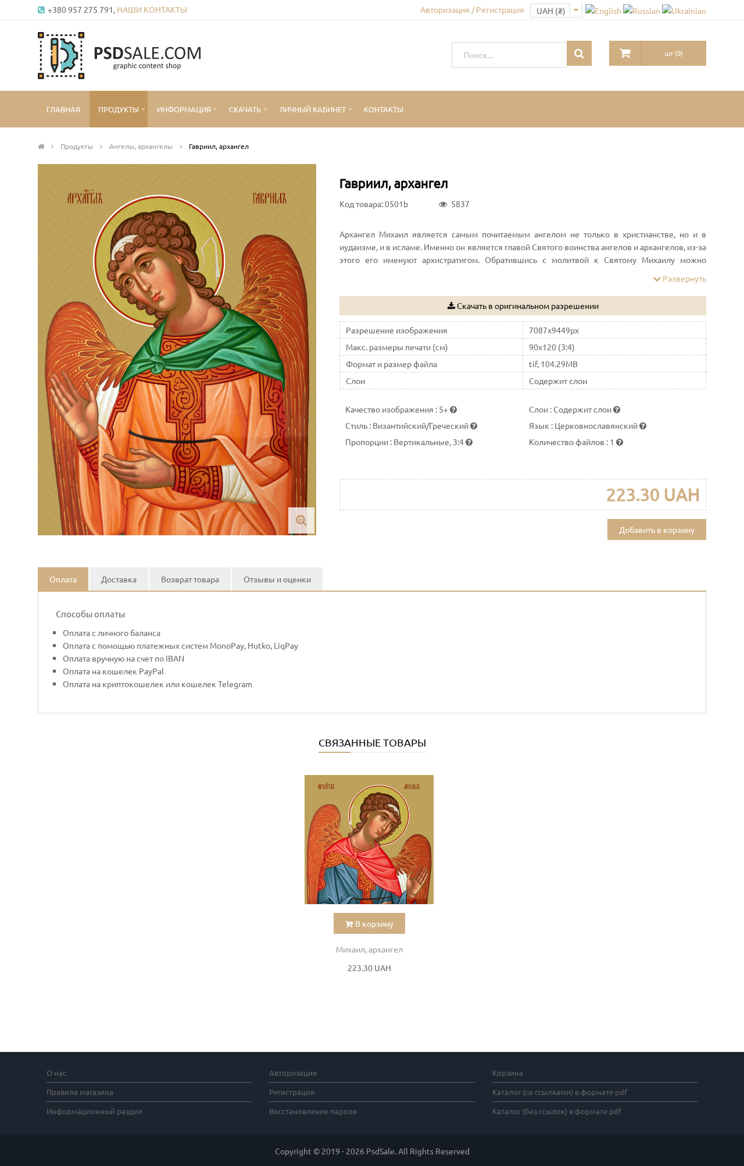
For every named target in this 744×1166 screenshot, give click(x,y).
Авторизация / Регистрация (472, 9)
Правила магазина (79, 1092)
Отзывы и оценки (277, 579)
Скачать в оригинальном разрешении (528, 305)
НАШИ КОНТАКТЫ (152, 9)
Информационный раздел (94, 1111)
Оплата (63, 579)
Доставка (119, 579)
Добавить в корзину (657, 529)
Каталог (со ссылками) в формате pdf (559, 1092)
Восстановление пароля (313, 1111)
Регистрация (291, 1092)
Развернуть (683, 278)
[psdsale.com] (119, 54)
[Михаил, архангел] (369, 839)
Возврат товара (190, 579)
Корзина (507, 1073)
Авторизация (293, 1073)
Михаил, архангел (369, 949)
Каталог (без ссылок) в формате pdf (556, 1111)
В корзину (374, 923)
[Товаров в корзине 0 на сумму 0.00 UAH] (625, 53)
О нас (56, 1073)
